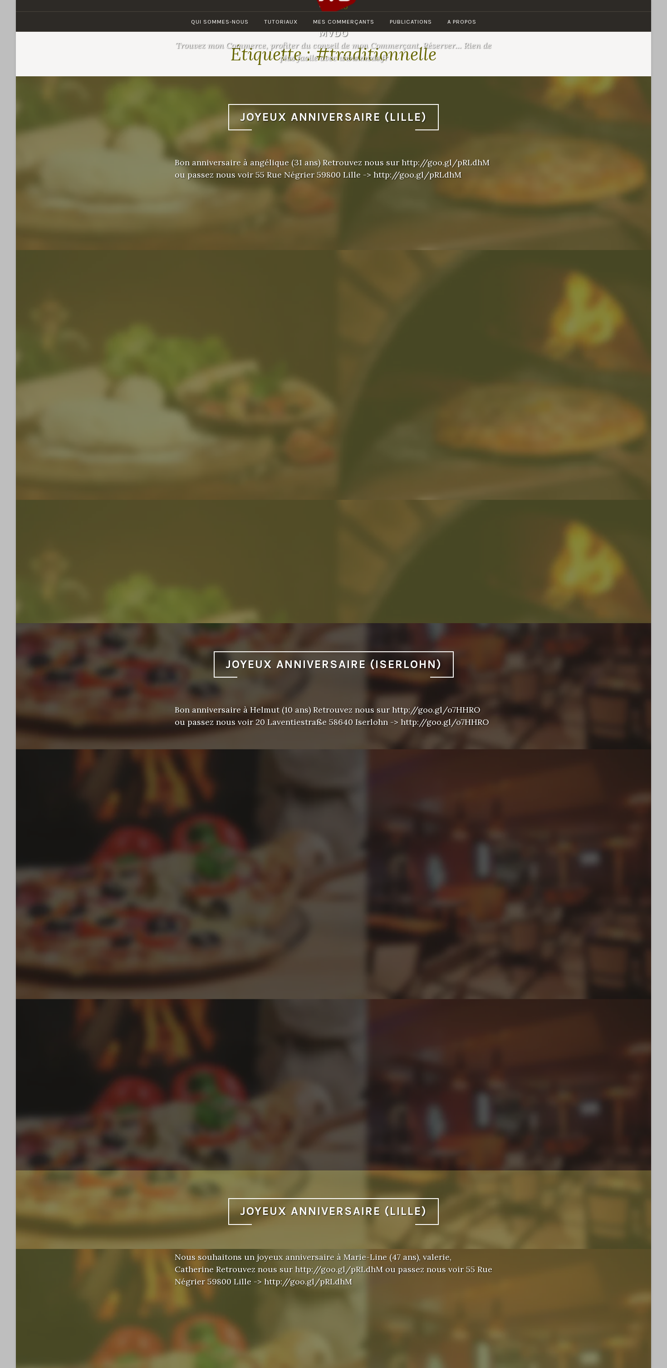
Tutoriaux (281, 21)
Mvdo (333, 33)
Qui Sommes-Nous (220, 21)
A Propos (461, 21)
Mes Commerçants (343, 21)
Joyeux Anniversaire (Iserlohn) (334, 664)
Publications (411, 21)
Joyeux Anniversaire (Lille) (333, 117)
